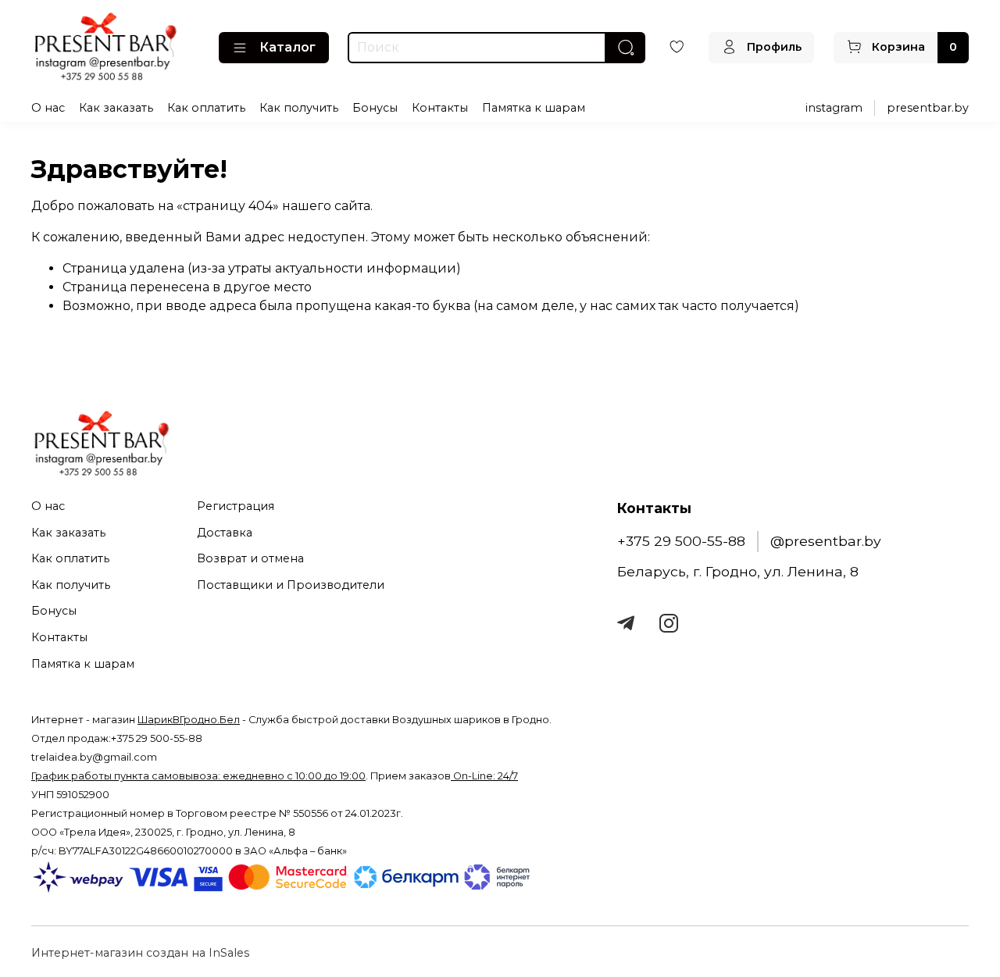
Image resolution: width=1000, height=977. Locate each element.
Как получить (298, 108)
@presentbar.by (825, 541)
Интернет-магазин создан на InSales (140, 953)
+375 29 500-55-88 (681, 541)
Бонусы (375, 108)
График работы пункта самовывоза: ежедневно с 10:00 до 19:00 (198, 776)
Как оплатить (206, 108)
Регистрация (235, 506)
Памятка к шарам (533, 108)
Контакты (440, 108)
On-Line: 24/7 (484, 776)
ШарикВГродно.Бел (189, 720)
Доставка (224, 533)
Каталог (287, 47)
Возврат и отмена (250, 558)
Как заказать (116, 108)
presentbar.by (928, 108)
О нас (48, 108)
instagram (833, 108)
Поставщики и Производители (290, 585)
